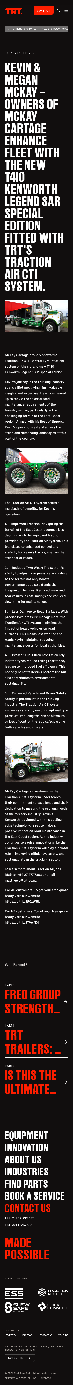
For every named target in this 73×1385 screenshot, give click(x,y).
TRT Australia (19, 1225)
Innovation (27, 1147)
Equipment (27, 1135)
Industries (27, 1171)
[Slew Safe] (20, 1307)
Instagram (46, 1335)
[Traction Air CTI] (53, 1292)
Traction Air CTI (17, 361)
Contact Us (28, 1208)
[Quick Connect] (53, 1306)
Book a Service (35, 1196)
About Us (23, 1159)
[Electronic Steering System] (20, 1293)
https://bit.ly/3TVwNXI (22, 922)
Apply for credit (19, 1218)
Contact (43, 11)
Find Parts (26, 1184)
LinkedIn (10, 1335)
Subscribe (20, 1358)
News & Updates (26, 29)
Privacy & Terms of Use (20, 1378)
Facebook (27, 1335)
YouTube (63, 1335)
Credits (46, 1378)
